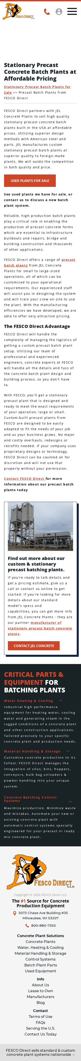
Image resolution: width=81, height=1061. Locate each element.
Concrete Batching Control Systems (38, 797)
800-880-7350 (43, 925)
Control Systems (40, 959)
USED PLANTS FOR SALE (30, 180)
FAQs (40, 1022)
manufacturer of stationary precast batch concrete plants (40, 628)
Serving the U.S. (40, 1028)
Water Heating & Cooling (34, 699)
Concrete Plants (40, 942)
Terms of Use (40, 1017)
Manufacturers (40, 997)
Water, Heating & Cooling (40, 947)
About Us (40, 985)
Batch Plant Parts (40, 965)
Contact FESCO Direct (25, 478)
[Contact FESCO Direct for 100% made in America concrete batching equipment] (18, 18)
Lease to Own (40, 991)
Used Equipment (40, 971)
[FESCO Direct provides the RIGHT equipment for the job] (40, 872)
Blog (40, 1003)
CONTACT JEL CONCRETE (34, 645)
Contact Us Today (41, 1034)
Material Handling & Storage (37, 750)
